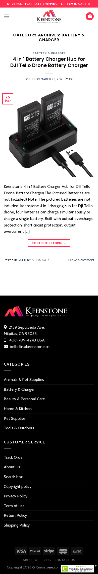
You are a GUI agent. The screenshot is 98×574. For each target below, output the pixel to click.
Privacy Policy (15, 496)
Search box (13, 476)
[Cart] (90, 16)
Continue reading (49, 243)
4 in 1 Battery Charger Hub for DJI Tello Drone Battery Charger (49, 62)
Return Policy (15, 515)
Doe (72, 79)
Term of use (14, 505)
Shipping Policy (17, 525)
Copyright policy (17, 486)
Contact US (65, 560)
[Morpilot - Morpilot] (49, 16)
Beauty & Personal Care (24, 398)
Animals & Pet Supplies (24, 379)
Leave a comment (81, 260)
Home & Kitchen (18, 408)
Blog (47, 560)
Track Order (14, 457)
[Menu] (7, 16)
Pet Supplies (15, 418)
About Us (12, 467)
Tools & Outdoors (19, 428)
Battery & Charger (19, 389)
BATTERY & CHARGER (49, 53)
